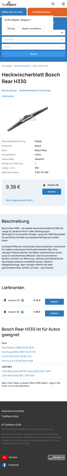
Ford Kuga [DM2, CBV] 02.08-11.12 (19, 351)
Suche (33, 53)
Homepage (7, 66)
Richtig (11, 28)
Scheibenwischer (42, 12)
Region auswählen (31, 28)
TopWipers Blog (10, 416)
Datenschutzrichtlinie (13, 411)
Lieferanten (8, 96)
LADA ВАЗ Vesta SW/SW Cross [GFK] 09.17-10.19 (26, 371)
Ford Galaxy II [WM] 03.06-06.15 (18, 347)
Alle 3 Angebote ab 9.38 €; (19, 200)
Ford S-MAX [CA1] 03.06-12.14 (17, 356)
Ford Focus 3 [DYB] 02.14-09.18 (17, 360)
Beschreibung (9, 90)
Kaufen (51, 191)
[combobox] (33, 40)
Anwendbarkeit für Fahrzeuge (35, 90)
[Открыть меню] (63, 4)
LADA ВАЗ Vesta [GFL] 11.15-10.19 (18, 375)
